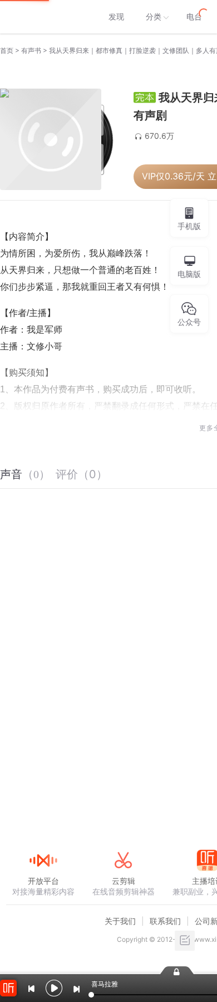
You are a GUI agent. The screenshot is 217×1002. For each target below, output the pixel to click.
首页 (6, 50)
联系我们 (165, 921)
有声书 (31, 50)
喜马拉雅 (43, 16)
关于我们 (120, 921)
